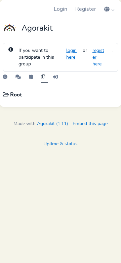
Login (60, 9)
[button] (109, 9)
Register (85, 9)
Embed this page (90, 123)
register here (98, 57)
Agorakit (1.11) (52, 123)
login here (71, 54)
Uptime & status (60, 144)
